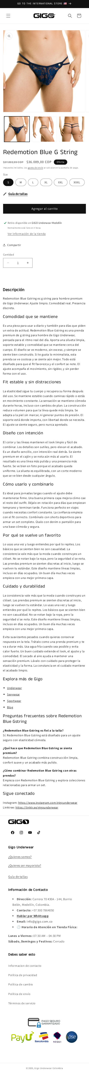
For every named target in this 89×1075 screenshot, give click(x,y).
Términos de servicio (22, 1003)
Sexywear (13, 694)
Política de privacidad (22, 975)
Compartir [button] (14, 245)
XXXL (77, 182)
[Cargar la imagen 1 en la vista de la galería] (17, 129)
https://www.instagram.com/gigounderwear (47, 803)
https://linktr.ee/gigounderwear (37, 807)
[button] (8, 15)
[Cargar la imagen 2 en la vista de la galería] (44, 129)
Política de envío (19, 994)
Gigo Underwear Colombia (48, 1068)
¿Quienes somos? (20, 857)
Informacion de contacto (25, 966)
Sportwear (14, 701)
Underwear (14, 688)
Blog (10, 707)
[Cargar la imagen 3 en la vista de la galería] (71, 129)
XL (46, 182)
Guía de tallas (18, 877)
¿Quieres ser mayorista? (24, 865)
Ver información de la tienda (27, 234)
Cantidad (8, 254)
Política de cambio (20, 984)
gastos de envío (35, 167)
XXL (60, 182)
